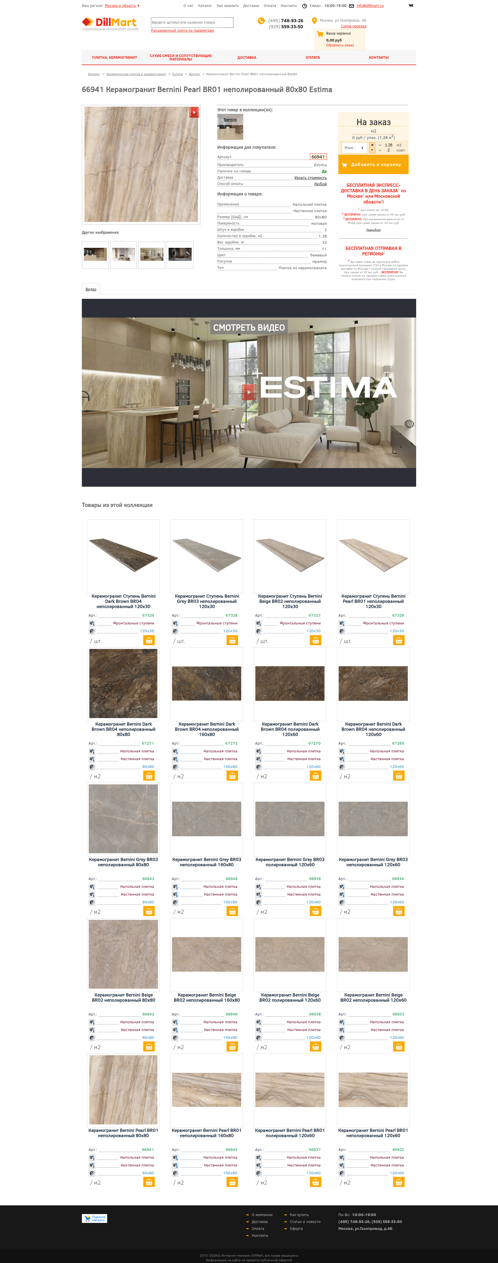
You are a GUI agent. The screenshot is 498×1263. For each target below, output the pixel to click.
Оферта (296, 1228)
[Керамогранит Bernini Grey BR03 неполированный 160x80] (206, 834)
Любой (320, 183)
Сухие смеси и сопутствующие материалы (181, 57)
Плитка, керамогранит (114, 57)
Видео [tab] (91, 289)
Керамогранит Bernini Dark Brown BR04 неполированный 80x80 (123, 729)
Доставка (251, 5)
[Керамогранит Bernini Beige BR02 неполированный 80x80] (123, 986)
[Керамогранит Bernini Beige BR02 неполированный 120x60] (373, 969)
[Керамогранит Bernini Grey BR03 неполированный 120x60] (373, 834)
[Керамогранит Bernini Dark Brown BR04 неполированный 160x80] (206, 698)
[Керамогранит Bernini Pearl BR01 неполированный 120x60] (373, 1105)
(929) (286, 26)
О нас (189, 5)
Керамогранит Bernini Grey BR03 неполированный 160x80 (206, 861)
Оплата (270, 5)
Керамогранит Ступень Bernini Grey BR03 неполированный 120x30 (207, 601)
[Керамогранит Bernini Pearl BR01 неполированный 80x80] (123, 1122)
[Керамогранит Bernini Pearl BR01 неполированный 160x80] (206, 1104)
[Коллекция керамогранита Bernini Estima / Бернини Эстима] (95, 260)
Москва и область (120, 5)
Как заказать (228, 5)
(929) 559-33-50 (386, 1221)
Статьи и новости (305, 1221)
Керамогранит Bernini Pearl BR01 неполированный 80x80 (123, 1132)
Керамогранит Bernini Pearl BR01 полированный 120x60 (290, 1132)
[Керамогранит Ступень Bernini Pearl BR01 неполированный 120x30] (373, 588)
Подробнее (373, 230)
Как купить (299, 1214)
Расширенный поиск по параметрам (182, 30)
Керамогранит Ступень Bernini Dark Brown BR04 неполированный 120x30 (124, 601)
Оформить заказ (340, 45)
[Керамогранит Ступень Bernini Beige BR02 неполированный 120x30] (290, 588)
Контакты (289, 5)
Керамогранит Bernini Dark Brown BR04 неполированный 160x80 (207, 729)
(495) (285, 20)
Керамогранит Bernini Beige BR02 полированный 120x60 (290, 997)
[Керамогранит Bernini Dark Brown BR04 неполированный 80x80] (123, 716)
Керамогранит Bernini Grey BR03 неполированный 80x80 (123, 861)
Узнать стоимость (310, 177)
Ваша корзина (338, 33)
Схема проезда (353, 26)
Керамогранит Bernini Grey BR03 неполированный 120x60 (373, 861)
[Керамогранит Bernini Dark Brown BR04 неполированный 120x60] (373, 698)
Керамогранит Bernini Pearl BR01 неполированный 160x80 (207, 1132)
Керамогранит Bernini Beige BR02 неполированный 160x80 (207, 997)
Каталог (205, 5)
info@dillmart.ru (370, 5)
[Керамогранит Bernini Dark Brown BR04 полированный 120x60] (290, 698)
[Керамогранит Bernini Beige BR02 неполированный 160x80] (206, 969)
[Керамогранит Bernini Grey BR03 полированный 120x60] (290, 834)
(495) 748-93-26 (353, 1221)
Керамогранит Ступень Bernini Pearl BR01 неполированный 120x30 (373, 601)
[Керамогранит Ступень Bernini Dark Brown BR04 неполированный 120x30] (123, 588)
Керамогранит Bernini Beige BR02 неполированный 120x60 (373, 997)
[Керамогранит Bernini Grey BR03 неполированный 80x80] (123, 851)
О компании (262, 1214)
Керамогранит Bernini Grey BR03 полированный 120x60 (290, 861)
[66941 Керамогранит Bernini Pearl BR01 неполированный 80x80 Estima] (141, 220)
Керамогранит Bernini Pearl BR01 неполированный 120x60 (373, 1132)
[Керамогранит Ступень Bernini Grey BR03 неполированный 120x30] (206, 588)
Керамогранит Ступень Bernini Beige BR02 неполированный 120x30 (290, 601)
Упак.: (349, 147)
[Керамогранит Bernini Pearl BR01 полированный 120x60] (290, 1105)
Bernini (230, 119)
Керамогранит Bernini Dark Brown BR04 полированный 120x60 (290, 729)
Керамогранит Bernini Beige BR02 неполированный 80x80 (123, 997)
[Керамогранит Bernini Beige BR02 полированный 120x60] (290, 969)
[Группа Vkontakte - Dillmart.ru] (411, 6)
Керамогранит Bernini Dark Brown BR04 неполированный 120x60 (373, 729)
